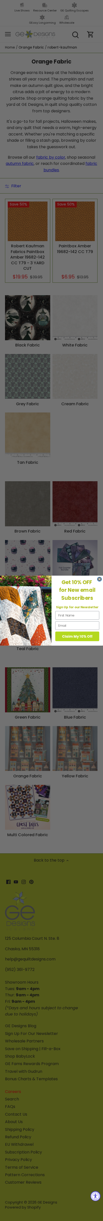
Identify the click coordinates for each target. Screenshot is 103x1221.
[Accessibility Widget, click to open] (95, 1196)
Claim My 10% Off (77, 636)
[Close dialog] (99, 579)
